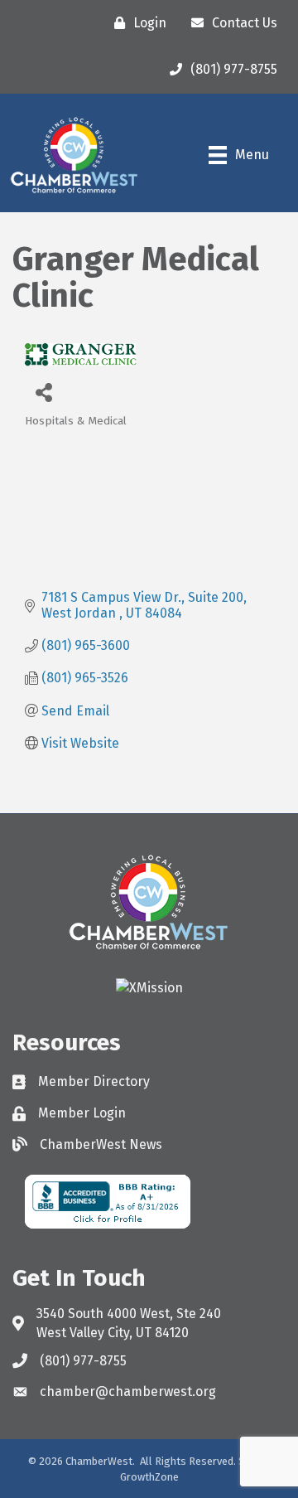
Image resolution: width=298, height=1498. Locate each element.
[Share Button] (43, 391)
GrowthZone (149, 1477)
